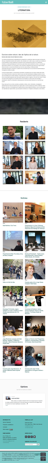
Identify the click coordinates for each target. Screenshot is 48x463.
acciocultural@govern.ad (8, 441)
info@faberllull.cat (29, 426)
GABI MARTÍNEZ (13, 151)
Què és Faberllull (7, 422)
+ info (6, 405)
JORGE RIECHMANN (13, 166)
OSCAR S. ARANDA (35, 181)
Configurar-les (43, 459)
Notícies (24, 198)
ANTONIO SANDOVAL (35, 137)
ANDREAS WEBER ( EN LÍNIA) (13, 137)
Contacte (5, 427)
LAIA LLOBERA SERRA (35, 166)
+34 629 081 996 (29, 427)
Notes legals (6, 429)
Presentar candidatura (8, 424)
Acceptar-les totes (43, 454)
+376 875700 (6, 442)
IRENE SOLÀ (35, 151)
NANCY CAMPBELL (13, 181)
